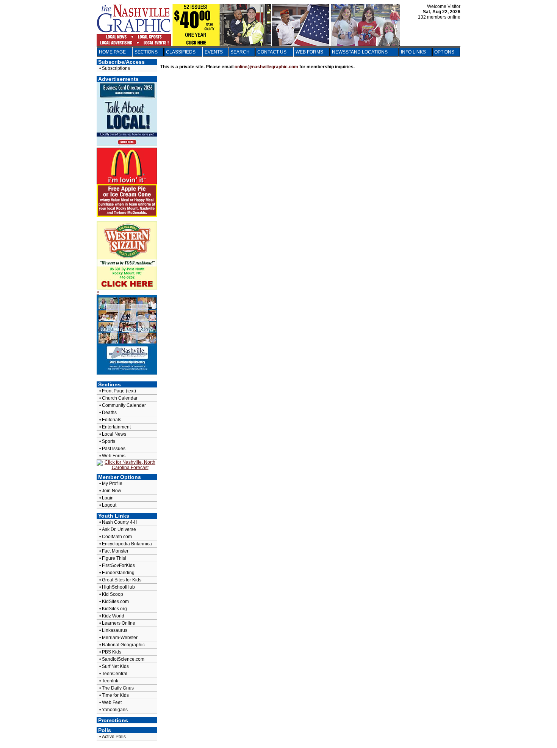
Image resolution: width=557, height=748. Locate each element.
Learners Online (118, 623)
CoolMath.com (117, 536)
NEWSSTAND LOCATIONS (360, 52)
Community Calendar (124, 405)
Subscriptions (116, 68)
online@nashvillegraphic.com (266, 66)
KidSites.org (114, 608)
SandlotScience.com (123, 659)
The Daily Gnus (118, 688)
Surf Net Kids (115, 666)
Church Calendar (120, 398)
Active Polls (114, 736)
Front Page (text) (119, 391)
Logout (109, 505)
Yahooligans (115, 709)
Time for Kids (115, 695)
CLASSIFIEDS (181, 52)
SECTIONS (146, 52)
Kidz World (113, 616)
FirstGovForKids (118, 565)
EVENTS (214, 52)
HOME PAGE (112, 52)
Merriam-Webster (120, 637)
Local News (114, 434)
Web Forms (113, 455)
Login (108, 498)
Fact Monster (115, 551)
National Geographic (123, 644)
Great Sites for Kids (121, 580)
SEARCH (240, 52)
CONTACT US (271, 52)
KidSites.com (115, 601)
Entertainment (116, 427)
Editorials (111, 419)
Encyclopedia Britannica (127, 543)
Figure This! (114, 558)
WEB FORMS (309, 52)
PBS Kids (111, 652)
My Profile (112, 483)
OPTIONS (444, 52)
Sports (108, 441)
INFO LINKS (413, 52)
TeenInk (110, 680)
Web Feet (112, 702)
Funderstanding (118, 572)
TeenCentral (114, 673)
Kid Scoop (112, 594)
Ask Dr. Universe (119, 529)
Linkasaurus (114, 630)
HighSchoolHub (118, 587)
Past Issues (113, 448)
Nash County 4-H (120, 522)
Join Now (111, 490)
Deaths (109, 412)
